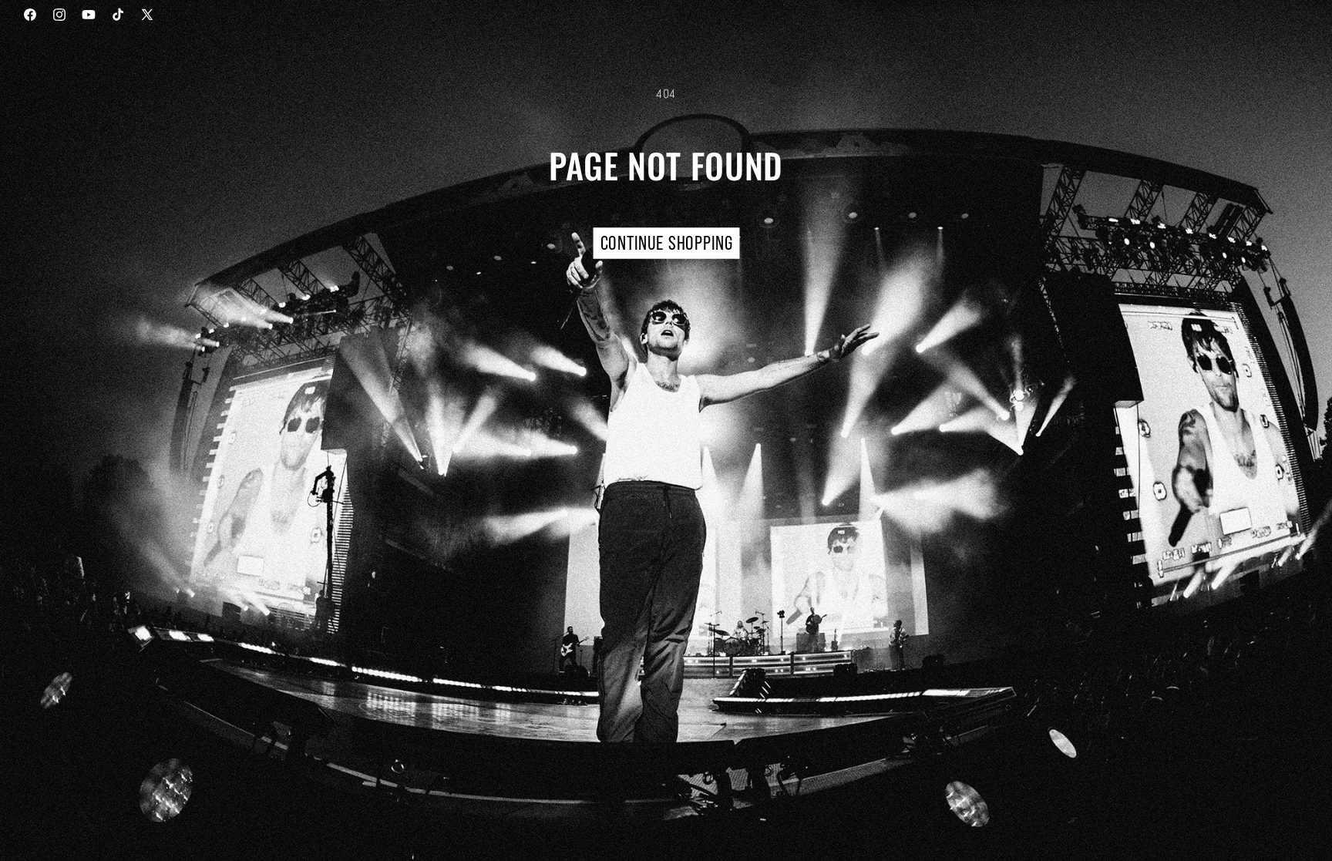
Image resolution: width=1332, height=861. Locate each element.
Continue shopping (666, 243)
